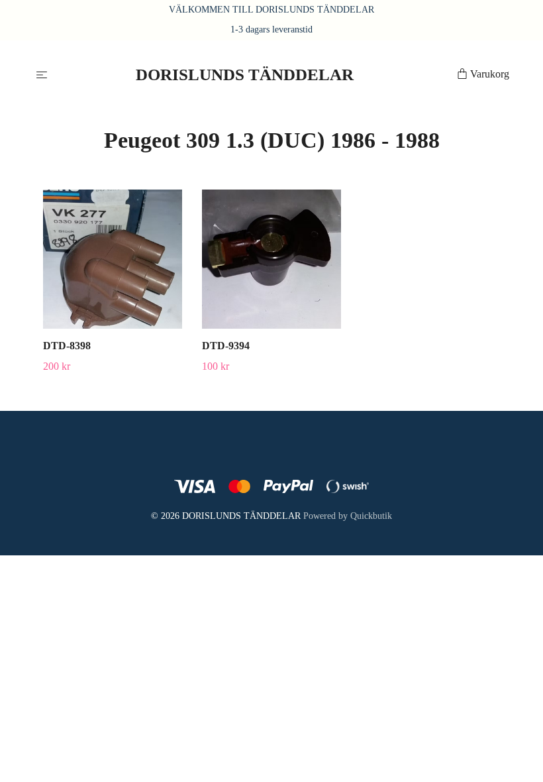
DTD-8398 (67, 345)
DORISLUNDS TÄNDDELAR (245, 75)
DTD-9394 (226, 345)
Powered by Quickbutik (347, 516)
